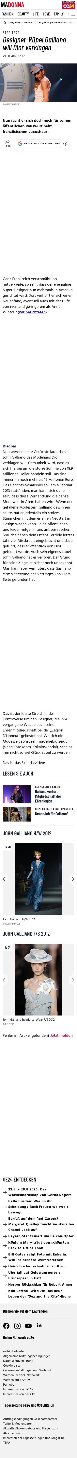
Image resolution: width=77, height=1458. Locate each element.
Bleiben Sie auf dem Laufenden (25, 1311)
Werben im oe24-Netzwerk (21, 1375)
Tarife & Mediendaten (18, 1423)
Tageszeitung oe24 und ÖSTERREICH (28, 1405)
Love (46, 14)
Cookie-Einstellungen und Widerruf (27, 1370)
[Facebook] (6, 1326)
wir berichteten (32, 312)
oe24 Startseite (13, 1351)
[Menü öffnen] (73, 14)
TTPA (6, 1443)
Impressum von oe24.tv (19, 1394)
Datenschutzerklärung (18, 1361)
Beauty (23, 14)
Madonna (29, 22)
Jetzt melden (61, 1036)
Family (59, 14)
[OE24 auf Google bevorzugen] (65, 143)
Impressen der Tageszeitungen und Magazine (34, 1438)
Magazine (15, 22)
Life (36, 14)
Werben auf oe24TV (16, 1380)
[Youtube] (28, 1326)
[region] (38, 884)
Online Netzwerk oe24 (18, 1337)
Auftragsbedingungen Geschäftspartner (30, 1419)
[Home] (4, 22)
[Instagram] (17, 1326)
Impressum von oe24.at (19, 1389)
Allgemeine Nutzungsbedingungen (27, 1356)
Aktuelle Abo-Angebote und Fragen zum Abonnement (30, 1431)
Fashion (8, 14)
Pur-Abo (8, 1384)
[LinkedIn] (39, 1326)
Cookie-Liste (11, 1365)
